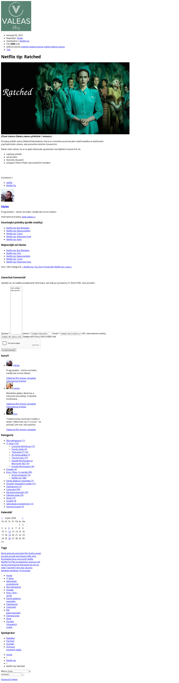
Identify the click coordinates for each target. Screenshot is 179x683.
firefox (32, 553)
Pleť (13, 561)
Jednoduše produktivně (12, 583)
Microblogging (13, 587)
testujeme (25, 564)
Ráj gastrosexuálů (13, 611)
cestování (20, 553)
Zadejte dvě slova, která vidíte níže (39, 336)
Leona (16, 388)
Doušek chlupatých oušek (11, 624)
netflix (9, 182)
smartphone (13, 564)
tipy (23, 567)
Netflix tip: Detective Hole (18, 236)
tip (31, 564)
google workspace (18, 556)
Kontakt (10, 644)
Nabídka (10, 638)
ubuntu (28, 567)
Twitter (14, 679)
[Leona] (9, 388)
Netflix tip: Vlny (13, 253)
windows (5, 570)
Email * (56, 333)
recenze (32, 561)
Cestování (11, 607)
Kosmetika (6, 559)
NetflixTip (11, 185)
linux (14, 559)
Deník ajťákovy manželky (13, 600)
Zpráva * (5, 333)
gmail (38, 553)
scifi (38, 561)
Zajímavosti (12, 604)
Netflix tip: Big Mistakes (17, 227)
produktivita (22, 561)
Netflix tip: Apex (14, 239)
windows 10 (16, 570)
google (5, 556)
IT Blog (9, 578)
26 (9, 538)
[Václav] (9, 365)
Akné (4, 553)
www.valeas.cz (28, 216)
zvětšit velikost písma (54, 46)
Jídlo (29, 556)
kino (34, 556)
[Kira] (9, 413)
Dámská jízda (12, 615)
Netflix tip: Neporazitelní (18, 230)
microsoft (22, 559)
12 (9, 531)
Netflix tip (24, 41)
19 (9, 535)
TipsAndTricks (13, 567)
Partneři (10, 641)
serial (4, 564)
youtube (26, 570)
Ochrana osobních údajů (13, 648)
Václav (20, 38)
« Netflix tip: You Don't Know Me (38, 266)
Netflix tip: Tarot (14, 233)
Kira (15, 413)
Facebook (5, 679)
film (27, 553)
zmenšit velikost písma (32, 46)
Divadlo (10, 589)
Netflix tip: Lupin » (63, 266)
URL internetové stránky (94, 333)
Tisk (8, 49)
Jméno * (27, 333)
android (11, 553)
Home (9, 575)
